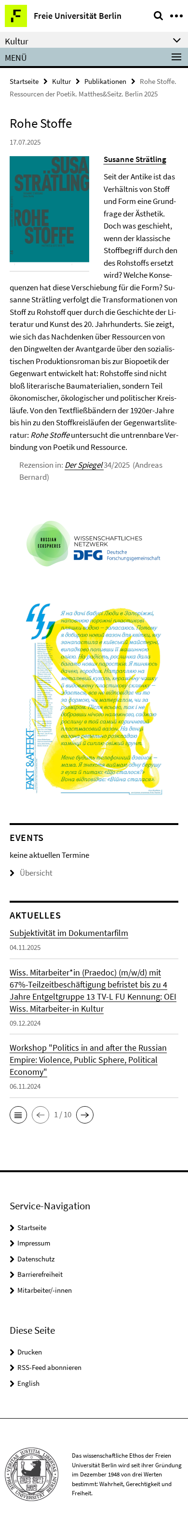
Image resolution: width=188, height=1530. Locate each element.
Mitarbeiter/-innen (44, 1290)
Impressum (33, 1242)
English (28, 1383)
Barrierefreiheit (40, 1274)
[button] (18, 1114)
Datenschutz (35, 1258)
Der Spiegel (84, 465)
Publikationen (105, 81)
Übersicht (36, 872)
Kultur (61, 81)
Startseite (24, 81)
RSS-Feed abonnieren (49, 1367)
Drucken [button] (29, 1351)
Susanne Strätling (135, 159)
